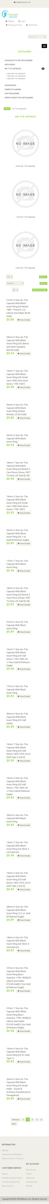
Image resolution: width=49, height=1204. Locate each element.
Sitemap (5, 1150)
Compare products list (11, 1182)
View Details (25, 320)
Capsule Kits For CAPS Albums (18, 60)
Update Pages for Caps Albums (19, 98)
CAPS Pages (10, 65)
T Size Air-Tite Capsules (15, 76)
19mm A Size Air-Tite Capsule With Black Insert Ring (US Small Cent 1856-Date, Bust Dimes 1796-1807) (17, 503)
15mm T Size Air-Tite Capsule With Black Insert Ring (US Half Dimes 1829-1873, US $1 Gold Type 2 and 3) (18, 751)
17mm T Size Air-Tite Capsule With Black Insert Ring (17, 564)
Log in (23, 21)
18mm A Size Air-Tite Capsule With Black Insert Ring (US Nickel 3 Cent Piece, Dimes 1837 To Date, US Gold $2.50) (18, 594)
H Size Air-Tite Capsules (15, 79)
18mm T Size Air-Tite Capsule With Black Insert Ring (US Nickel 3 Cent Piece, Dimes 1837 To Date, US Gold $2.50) (18, 469)
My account (31, 1170)
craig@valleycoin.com (23, 2)
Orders (29, 1174)
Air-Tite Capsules (13, 69)
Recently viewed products (12, 1178)
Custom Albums (12, 94)
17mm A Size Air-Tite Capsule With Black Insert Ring (17, 689)
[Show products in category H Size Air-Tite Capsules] (25, 245)
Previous (15, 1120)
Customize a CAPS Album (12, 1154)
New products (7, 1186)
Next (14, 1124)
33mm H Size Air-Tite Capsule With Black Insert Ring (17, 438)
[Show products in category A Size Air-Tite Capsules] (25, 143)
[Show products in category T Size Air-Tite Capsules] (25, 194)
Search (5, 1174)
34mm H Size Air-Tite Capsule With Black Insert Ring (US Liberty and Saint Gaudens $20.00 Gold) (17, 343)
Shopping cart (31, 1182)
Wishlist (29, 1186)
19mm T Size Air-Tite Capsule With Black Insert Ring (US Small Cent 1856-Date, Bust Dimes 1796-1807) (17, 377)
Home (7, 109)
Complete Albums (13, 89)
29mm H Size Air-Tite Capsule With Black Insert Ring (17, 818)
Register (11, 21)
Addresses (30, 1178)
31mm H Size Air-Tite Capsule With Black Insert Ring (17, 625)
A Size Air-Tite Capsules (15, 74)
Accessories (10, 85)
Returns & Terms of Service (12, 1158)
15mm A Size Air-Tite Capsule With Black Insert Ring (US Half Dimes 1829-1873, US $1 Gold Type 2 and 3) (18, 879)
